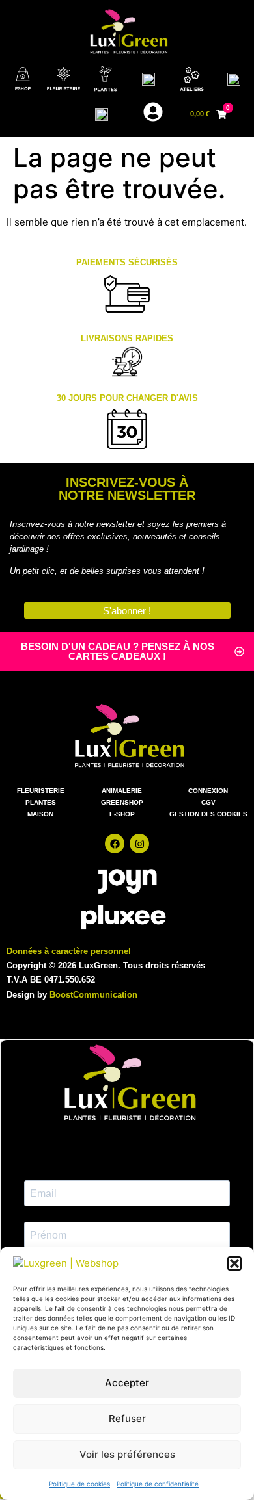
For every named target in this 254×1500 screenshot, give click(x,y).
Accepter (127, 1383)
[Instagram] (139, 843)
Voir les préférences (127, 1454)
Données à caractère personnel (69, 951)
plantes (40, 802)
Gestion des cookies (208, 814)
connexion (208, 790)
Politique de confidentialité (158, 1484)
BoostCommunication (93, 995)
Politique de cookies (79, 1484)
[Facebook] (114, 843)
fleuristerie (40, 790)
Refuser (127, 1418)
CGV (208, 802)
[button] (234, 1263)
